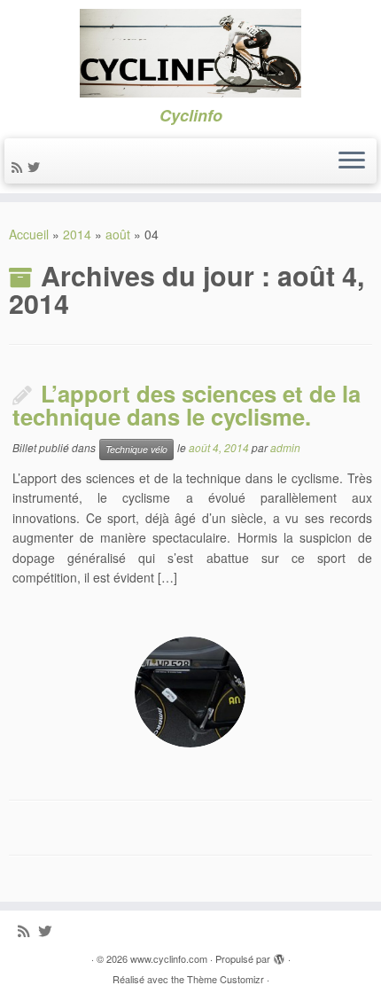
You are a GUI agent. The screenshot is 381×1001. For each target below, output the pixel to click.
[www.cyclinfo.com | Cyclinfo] (190, 53)
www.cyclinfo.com (168, 958)
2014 (77, 234)
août (117, 234)
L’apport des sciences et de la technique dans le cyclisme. (186, 405)
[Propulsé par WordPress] (279, 955)
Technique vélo (136, 449)
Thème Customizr (225, 979)
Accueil (29, 234)
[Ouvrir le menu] (351, 161)
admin (285, 447)
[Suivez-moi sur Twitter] (36, 167)
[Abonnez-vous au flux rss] (19, 167)
